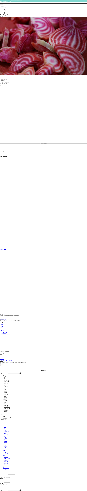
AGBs (5, 355)
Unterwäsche (6, 386)
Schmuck (5, 389)
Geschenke (4, 455)
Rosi (1, 16)
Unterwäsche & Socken (6, 380)
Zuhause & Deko (4, 399)
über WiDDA (2, 415)
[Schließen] (0, 365)
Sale (3, 412)
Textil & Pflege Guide (5, 418)
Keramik (5, 452)
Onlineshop (2, 6)
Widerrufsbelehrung (3, 333)
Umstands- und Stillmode (7, 381)
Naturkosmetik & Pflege (5, 394)
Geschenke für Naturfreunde (7, 407)
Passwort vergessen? (7, 477)
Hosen (4, 8)
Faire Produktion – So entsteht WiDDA (7, 417)
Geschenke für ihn (6, 457)
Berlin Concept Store (3, 419)
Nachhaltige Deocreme (3, 249)
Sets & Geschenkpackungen (7, 449)
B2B (1, 327)
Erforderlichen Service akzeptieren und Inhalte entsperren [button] (6, 360)
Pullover (5, 15)
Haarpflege (5, 396)
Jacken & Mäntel (6, 379)
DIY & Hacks (2, 311)
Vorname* (1, 354)
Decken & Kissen (6, 400)
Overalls (5, 376)
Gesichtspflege (5, 446)
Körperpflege (5, 395)
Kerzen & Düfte (6, 401)
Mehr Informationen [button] (2, 359)
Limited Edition (5, 13)
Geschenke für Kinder (6, 406)
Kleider (5, 7)
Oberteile (5, 10)
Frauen (3, 375)
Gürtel (4, 444)
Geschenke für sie (6, 405)
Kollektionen (4, 416)
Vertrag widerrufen (43, 370)
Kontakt (2, 326)
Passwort (1, 483)
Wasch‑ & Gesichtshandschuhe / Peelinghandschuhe (9, 398)
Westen (5, 378)
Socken (6, 438)
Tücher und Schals (6, 392)
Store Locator (2, 330)
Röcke (4, 9)
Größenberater (2, 331)
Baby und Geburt (6, 460)
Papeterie (5, 403)
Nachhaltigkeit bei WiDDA (4, 332)
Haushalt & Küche (6, 402)
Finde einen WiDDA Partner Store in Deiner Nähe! (16, 0)
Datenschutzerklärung (5, 484)
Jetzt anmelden (9, 1)
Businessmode (5, 411)
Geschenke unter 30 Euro (7, 408)
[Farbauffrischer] (43, 310)
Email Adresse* (1, 353)
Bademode (5, 12)
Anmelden (1, 478)
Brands (2, 414)
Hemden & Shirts (6, 383)
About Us (2, 324)
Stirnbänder (5, 391)
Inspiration (4, 409)
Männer (3, 382)
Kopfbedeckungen (6, 390)
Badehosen (5, 387)
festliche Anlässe (6, 463)
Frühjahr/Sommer (6, 410)
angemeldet (3, 157)
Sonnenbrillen (5, 441)
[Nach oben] (0, 371)
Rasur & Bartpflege (6, 397)
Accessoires (4, 388)
